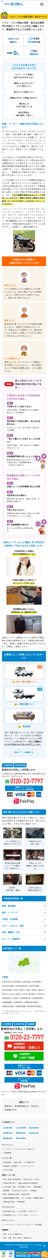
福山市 (41, 990)
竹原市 (21, 990)
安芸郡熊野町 (7, 1002)
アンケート (35, 1215)
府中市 (4, 994)
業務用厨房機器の (11, 1198)
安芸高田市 (6, 998)
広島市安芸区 (34, 986)
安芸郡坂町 (18, 1002)
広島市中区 (6, 982)
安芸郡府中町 (25, 998)
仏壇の (9, 1187)
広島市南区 (26, 982)
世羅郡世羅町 (21, 1006)
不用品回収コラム (9, 1215)
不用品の (9, 1183)
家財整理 (6, 1191)
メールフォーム (8, 1225)
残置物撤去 (38, 1187)
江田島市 (15, 998)
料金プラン (31, 1149)
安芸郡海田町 (37, 998)
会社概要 (38, 1225)
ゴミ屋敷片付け (29, 1162)
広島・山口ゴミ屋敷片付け (12, 1234)
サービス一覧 (20, 1149)
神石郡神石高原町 (34, 1006)
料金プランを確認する (24, 752)
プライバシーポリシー (25, 1225)
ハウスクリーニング (27, 1166)
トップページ (8, 1149)
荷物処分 (34, 1191)
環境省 (7, 1106)
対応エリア (33, 1211)
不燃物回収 (21, 1202)
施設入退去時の (28, 1183)
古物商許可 (9, 1110)
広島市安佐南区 (8, 986)
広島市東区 (16, 982)
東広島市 (32, 994)
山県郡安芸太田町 (31, 1002)
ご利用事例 (7, 1153)
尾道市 (34, 990)
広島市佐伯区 (7, 990)
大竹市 (24, 994)
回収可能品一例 (8, 1211)
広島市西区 (36, 982)
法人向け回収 (8, 1170)
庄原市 (17, 994)
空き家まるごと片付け (20, 1191)
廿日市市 (40, 994)
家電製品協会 (21, 1106)
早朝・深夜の (12, 1179)
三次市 (11, 994)
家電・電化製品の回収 (11, 1194)
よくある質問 (21, 1211)
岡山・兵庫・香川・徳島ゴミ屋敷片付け (17, 1238)
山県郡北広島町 (8, 1006)
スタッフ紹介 (23, 1215)
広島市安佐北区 (22, 986)
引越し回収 (18, 1162)
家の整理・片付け (24, 1187)
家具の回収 (26, 1194)
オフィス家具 (32, 1198)
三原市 (28, 990)
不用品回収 (7, 1162)
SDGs (33, 1106)
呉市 (15, 990)
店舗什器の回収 (8, 1202)
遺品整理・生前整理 (10, 1166)
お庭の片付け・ (31, 1179)
